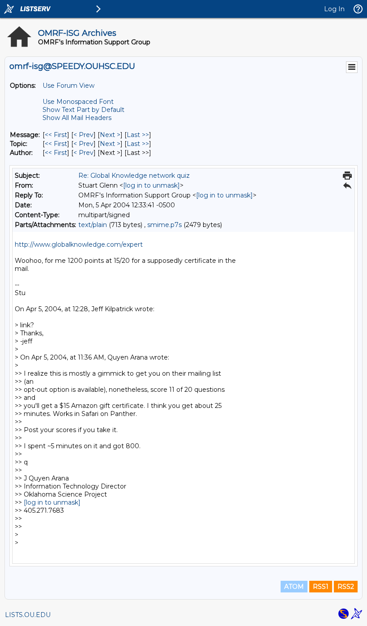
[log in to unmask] (151, 185)
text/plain (92, 225)
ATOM (294, 587)
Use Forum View (68, 85)
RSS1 (321, 587)
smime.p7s (164, 225)
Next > (110, 135)
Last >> (138, 135)
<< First (56, 135)
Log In (334, 9)
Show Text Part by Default (83, 110)
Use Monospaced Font (78, 102)
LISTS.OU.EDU (28, 615)
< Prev (83, 135)
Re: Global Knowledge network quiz (134, 176)
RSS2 (345, 587)
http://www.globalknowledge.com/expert (79, 244)
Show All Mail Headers (77, 118)
